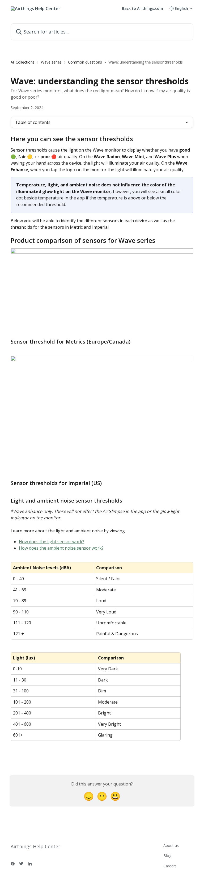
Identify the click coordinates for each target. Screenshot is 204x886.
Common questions (85, 62)
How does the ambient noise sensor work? (61, 548)
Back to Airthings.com (142, 8)
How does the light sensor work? (51, 542)
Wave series (51, 62)
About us (171, 845)
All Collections (23, 62)
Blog (167, 855)
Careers (170, 865)
